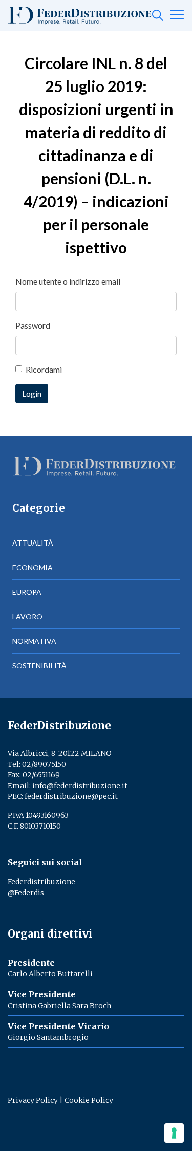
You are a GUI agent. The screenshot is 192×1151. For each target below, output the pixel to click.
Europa (26, 592)
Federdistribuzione (41, 881)
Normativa (34, 641)
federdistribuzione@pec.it (71, 796)
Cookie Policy (89, 1100)
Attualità (32, 542)
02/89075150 (44, 764)
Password (32, 325)
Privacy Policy (33, 1100)
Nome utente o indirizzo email (67, 281)
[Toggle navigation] (176, 15)
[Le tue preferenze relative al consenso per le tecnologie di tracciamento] (174, 1133)
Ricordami (44, 369)
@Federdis (26, 892)
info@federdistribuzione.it (79, 785)
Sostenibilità (39, 665)
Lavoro (27, 616)
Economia (32, 567)
